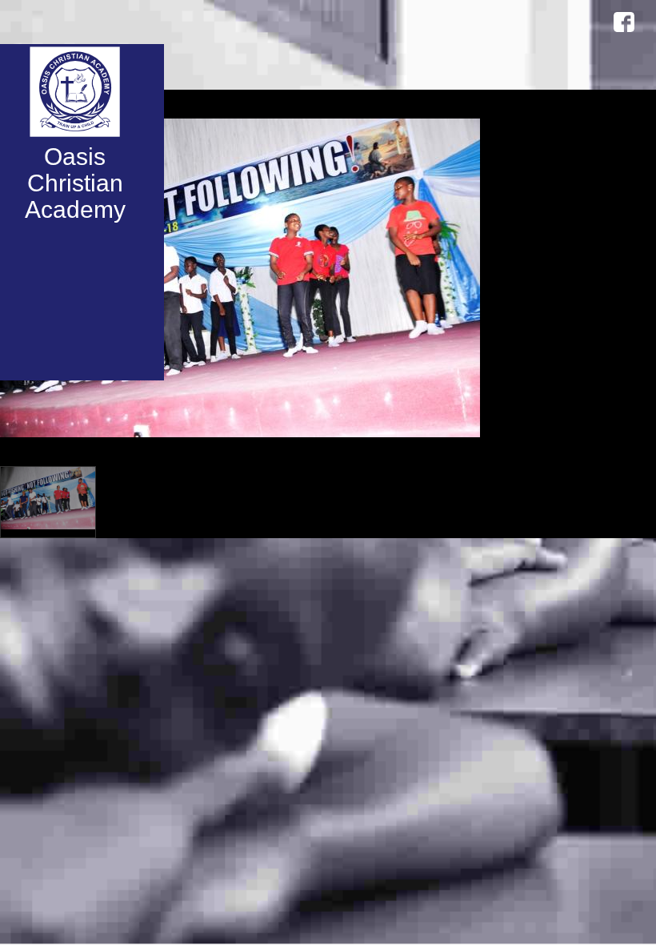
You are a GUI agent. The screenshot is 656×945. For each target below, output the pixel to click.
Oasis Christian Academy (75, 183)
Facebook (624, 22)
